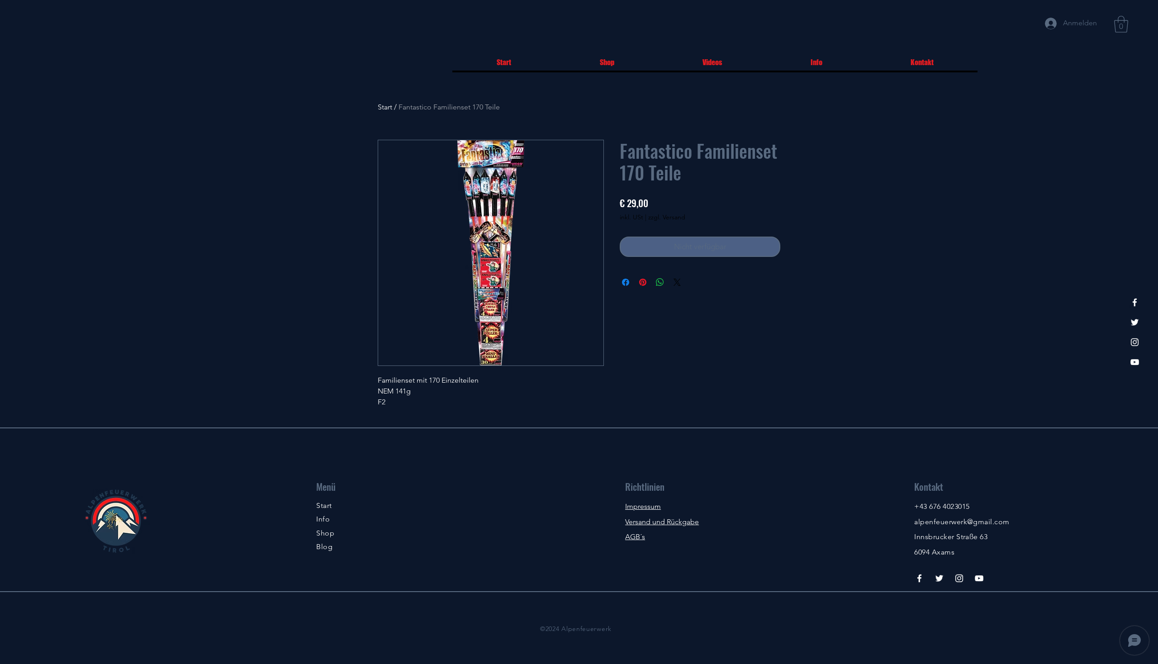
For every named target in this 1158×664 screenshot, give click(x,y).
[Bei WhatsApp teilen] (660, 282)
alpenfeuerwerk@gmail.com (962, 521)
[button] (1121, 24)
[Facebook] (1135, 302)
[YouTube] (1135, 362)
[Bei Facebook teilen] (625, 282)
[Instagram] (1135, 342)
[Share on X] (677, 282)
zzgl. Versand (666, 217)
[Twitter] (1135, 322)
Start (385, 107)
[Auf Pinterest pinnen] (642, 282)
